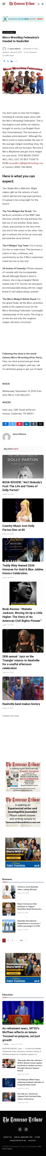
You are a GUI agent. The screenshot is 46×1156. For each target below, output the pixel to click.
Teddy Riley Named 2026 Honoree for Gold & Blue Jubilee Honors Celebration (22, 569)
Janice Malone (15, 49)
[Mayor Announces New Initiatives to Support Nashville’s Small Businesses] (8, 909)
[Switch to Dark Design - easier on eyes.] (38, 4)
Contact (32, 1140)
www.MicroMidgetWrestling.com (26, 163)
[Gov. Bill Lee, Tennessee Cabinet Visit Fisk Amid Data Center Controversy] (8, 1097)
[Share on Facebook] (4, 61)
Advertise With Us (18, 1140)
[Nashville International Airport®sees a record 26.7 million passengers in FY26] (8, 926)
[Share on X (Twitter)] (8, 61)
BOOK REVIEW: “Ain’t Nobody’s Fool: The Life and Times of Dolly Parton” (22, 486)
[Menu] (3, 4)
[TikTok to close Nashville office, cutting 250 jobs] (8, 892)
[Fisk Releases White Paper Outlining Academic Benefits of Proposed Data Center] (8, 1082)
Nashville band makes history (21, 704)
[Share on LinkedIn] (11, 61)
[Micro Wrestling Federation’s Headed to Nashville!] (23, 80)
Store (37, 1137)
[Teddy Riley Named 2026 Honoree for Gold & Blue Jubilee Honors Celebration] (23, 550)
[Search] (42, 4)
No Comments (31, 52)
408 (21, 940)
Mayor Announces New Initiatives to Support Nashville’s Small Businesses (29, 906)
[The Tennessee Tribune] (22, 4)
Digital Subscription (23, 1137)
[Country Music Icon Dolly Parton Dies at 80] (23, 510)
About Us (8, 1137)
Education (7, 1023)
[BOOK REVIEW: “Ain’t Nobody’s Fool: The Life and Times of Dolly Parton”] (23, 466)
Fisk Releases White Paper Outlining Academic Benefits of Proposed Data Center (30, 1082)
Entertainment (9, 32)
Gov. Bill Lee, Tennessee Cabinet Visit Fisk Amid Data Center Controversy (29, 1096)
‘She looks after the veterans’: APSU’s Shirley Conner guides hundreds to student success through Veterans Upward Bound (30, 1065)
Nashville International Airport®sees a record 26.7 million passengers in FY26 (28, 923)
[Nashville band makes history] (23, 688)
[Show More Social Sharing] (16, 61)
